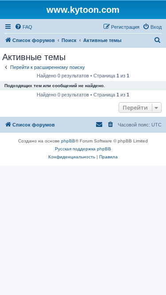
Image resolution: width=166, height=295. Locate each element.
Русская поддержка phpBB (83, 148)
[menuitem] (23, 27)
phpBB (68, 140)
